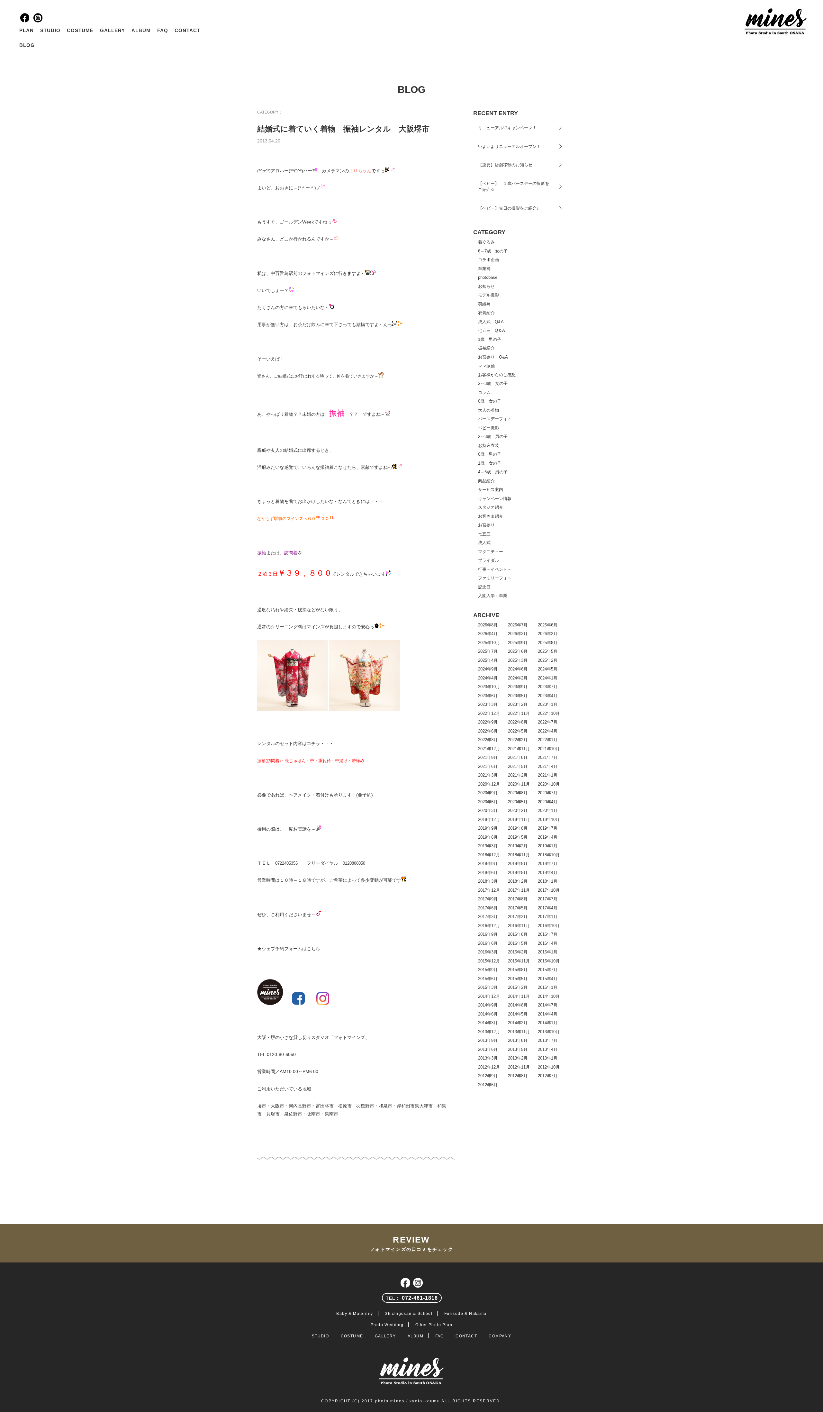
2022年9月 (488, 722)
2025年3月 (518, 660)
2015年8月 (518, 969)
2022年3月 (488, 739)
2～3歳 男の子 (493, 436)
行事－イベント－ (494, 569)
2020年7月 (547, 792)
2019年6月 (488, 837)
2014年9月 (488, 1005)
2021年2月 (518, 775)
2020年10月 (549, 784)
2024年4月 (488, 678)
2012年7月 (547, 1075)
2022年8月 (518, 722)
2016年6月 (488, 943)
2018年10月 (549, 854)
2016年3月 (488, 952)
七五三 (484, 534)
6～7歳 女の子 (493, 251)
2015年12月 (489, 961)
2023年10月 (489, 686)
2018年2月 (518, 881)
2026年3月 (518, 633)
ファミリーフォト (494, 578)
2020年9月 (488, 792)
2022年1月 (547, 739)
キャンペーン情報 (494, 498)
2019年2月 (518, 845)
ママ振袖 (486, 365)
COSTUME (80, 30)
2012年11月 (519, 1067)
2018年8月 (518, 863)
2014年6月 (488, 1014)
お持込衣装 (488, 445)
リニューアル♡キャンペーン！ (507, 127)
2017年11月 (519, 890)
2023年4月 (547, 695)
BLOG (27, 45)
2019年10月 (549, 819)
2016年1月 (547, 952)
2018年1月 (547, 881)
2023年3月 (488, 704)
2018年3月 (488, 881)
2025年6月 (518, 651)
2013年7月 (547, 1040)
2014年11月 (519, 996)
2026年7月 (518, 625)
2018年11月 (519, 854)
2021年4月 (547, 766)
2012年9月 (488, 1075)
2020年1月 (547, 810)
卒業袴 (484, 268)
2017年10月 (549, 890)
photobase (487, 277)
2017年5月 (518, 908)
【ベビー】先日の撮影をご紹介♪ (508, 208)
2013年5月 (518, 1049)
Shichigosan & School (408, 1313)
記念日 (484, 587)
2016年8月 (518, 934)
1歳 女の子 (489, 463)
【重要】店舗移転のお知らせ (505, 164)
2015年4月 (547, 978)
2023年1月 (547, 704)
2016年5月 (518, 943)
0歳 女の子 (489, 401)
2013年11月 (519, 1031)
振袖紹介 (486, 348)
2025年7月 (488, 651)
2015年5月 (518, 978)
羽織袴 (484, 304)
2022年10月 (549, 713)
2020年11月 (519, 784)
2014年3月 (488, 1022)
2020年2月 (518, 810)
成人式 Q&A (491, 321)
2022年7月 (547, 722)
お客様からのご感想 (497, 374)
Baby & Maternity (354, 1313)
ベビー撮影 (488, 427)
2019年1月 (547, 845)
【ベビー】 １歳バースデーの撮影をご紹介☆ (513, 186)
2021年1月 (547, 775)
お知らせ (486, 286)
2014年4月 (547, 1014)
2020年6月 (488, 801)
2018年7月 (547, 863)
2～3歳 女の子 (493, 383)
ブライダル (488, 560)
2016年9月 (488, 934)
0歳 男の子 (489, 454)
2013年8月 (518, 1040)
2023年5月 (518, 695)
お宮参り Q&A (493, 357)
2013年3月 (488, 1058)
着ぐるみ (486, 242)
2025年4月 (488, 660)
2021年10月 (549, 748)
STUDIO (50, 30)
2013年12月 (489, 1031)
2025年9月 (518, 642)
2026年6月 (547, 625)
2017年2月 (518, 916)
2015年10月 (549, 961)
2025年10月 (489, 642)
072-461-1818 (412, 1298)
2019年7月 (547, 828)
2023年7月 (547, 686)
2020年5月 (518, 801)
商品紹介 (486, 480)
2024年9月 (488, 669)
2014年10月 (549, 996)
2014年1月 (547, 1022)
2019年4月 (547, 837)
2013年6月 (488, 1049)
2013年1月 (547, 1058)
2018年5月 (518, 872)
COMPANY (500, 1336)
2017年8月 (518, 899)
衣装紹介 (486, 312)
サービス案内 (490, 489)
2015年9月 (488, 969)
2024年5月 (547, 669)
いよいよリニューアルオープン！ (509, 146)
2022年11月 (519, 713)
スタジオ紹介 (490, 507)
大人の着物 (488, 410)
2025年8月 (547, 642)
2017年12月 (489, 890)
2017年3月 (488, 916)
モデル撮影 (488, 295)
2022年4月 (547, 731)
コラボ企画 (488, 259)
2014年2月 (518, 1022)
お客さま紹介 (490, 516)
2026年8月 (488, 625)
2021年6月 (488, 766)
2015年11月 (519, 961)
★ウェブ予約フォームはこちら (288, 948)
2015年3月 (488, 987)
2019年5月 (518, 837)
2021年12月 (489, 748)
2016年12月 (489, 925)
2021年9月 (488, 757)
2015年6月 (488, 978)
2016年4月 (547, 943)
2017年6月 (488, 908)
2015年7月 (547, 969)
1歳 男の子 (489, 339)
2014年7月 (547, 1005)
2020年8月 (518, 792)
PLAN (26, 30)
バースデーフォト (494, 418)
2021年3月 (488, 775)
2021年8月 (518, 757)
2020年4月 (547, 801)
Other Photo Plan (433, 1325)
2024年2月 (518, 678)
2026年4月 (488, 633)
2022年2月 (518, 739)
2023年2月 (518, 704)
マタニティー (490, 551)
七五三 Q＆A (491, 330)
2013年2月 (518, 1058)
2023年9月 (518, 686)
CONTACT (187, 30)
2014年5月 (518, 1014)
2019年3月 (488, 845)
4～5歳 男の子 (493, 471)
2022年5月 (518, 731)
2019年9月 (488, 828)
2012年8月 (518, 1075)
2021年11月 (519, 748)
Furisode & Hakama (465, 1313)
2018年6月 (488, 872)
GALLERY (112, 30)
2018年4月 (547, 872)
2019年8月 (518, 828)
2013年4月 (547, 1049)
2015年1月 (547, 987)
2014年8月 (518, 1005)
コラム (484, 392)
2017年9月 (488, 899)
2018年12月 (489, 854)
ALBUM (141, 30)
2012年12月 (489, 1067)
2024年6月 (518, 669)
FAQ (162, 30)
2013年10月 (549, 1031)
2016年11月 (519, 925)
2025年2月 (547, 660)
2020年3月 (488, 810)
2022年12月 (489, 713)
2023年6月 (488, 695)
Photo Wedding (387, 1325)
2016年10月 (549, 925)
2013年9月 (488, 1040)
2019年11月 (519, 819)
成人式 (484, 542)
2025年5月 (547, 651)
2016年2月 (518, 952)
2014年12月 (489, 996)
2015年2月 (518, 987)
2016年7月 (547, 934)
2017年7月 (547, 899)
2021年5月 (518, 766)
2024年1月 (547, 678)
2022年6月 (488, 731)
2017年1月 (547, 916)
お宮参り (486, 525)
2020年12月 (489, 784)
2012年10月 (549, 1067)
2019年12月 (489, 819)
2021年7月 (547, 757)
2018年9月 (488, 863)
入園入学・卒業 (492, 595)
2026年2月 (547, 633)
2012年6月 (488, 1084)
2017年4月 (547, 908)
